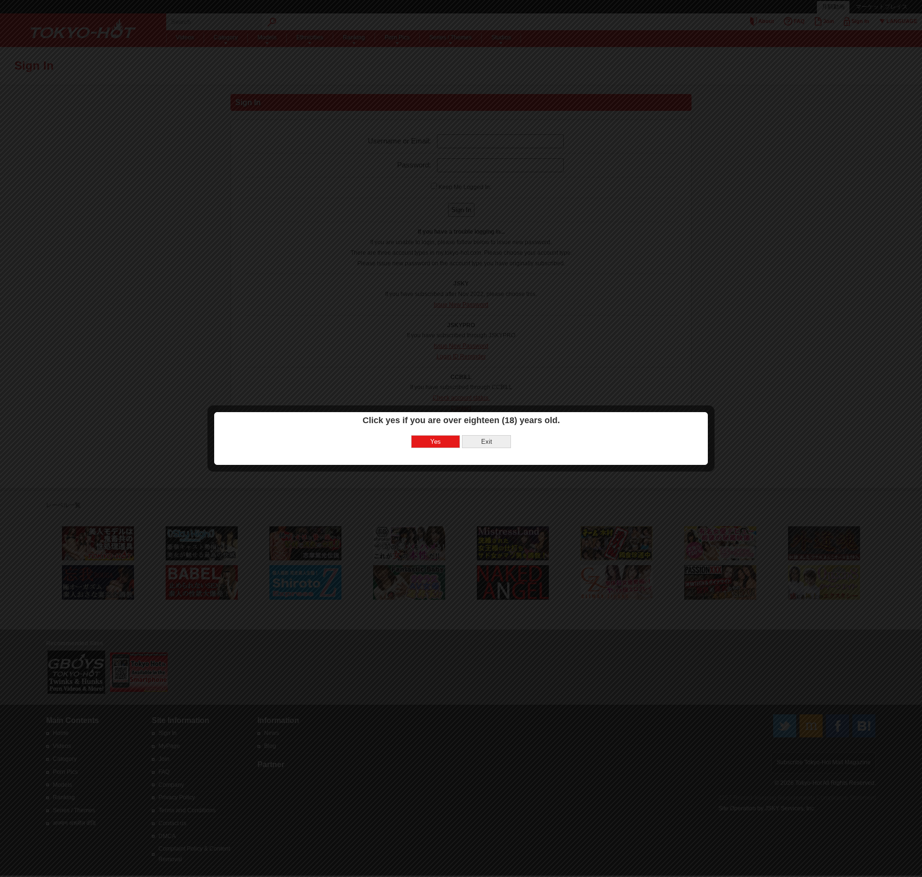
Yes (435, 441)
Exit (486, 441)
